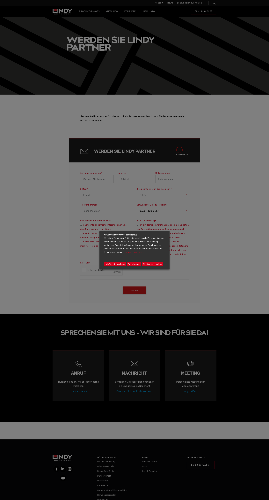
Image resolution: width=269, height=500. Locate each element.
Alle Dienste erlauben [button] (152, 264)
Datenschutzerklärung (134, 252)
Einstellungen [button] (134, 264)
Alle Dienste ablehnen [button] (115, 264)
